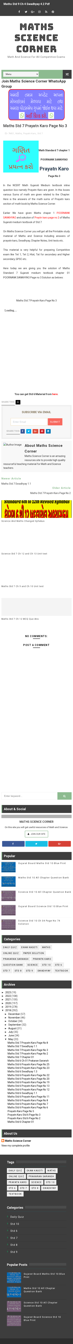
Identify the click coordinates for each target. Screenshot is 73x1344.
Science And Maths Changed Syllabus (23, 521)
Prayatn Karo (29, 133)
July (10, 1032)
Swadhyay (44, 971)
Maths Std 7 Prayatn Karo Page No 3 (28, 1050)
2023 (8, 992)
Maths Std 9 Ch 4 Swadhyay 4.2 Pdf (27, 4)
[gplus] (32, 12)
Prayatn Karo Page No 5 (21, 1111)
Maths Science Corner (36, 38)
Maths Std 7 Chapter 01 (21, 1057)
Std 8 (18, 971)
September (15, 1024)
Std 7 (40, 133)
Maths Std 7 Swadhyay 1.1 (22, 1046)
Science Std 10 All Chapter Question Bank (44, 892)
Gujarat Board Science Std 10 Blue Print (43, 906)
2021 (8, 999)
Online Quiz (11, 953)
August (12, 1028)
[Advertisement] (36, 748)
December (14, 1014)
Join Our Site (37, 834)
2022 (8, 996)
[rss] (46, 12)
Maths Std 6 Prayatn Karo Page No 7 (28, 1104)
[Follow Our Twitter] (36, 844)
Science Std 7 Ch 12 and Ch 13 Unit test (24, 553)
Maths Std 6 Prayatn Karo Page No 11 (28, 1096)
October (13, 1021)
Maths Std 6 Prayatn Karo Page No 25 (28, 1064)
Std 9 (29, 971)
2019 (8, 1006)
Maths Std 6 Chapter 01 (21, 1121)
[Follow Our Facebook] (13, 844)
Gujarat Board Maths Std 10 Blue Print (42, 863)
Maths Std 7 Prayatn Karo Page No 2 (28, 1053)
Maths (18, 133)
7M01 (11, 133)
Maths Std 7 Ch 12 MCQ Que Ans (20, 619)
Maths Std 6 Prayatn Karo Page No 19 (28, 1082)
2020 (8, 1003)
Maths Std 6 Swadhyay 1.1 (22, 1093)
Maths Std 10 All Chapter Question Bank (43, 877)
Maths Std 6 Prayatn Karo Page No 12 (28, 1089)
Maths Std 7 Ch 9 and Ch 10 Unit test (22, 586)
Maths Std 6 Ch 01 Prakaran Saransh (28, 1060)
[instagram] (39, 12)
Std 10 (46, 965)
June (11, 1035)
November (14, 1017)
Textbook (61, 971)
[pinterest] (53, 12)
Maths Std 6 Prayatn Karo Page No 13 (28, 1085)
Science (32, 965)
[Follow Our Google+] (59, 844)
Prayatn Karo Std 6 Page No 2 (24, 1118)
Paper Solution (33, 953)
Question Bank (13, 965)
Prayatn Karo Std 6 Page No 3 (24, 1114)
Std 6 (58, 965)
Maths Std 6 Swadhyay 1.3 (22, 1071)
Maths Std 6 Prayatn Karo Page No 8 (28, 1100)
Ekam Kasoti (29, 947)
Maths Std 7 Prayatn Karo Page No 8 (28, 1042)
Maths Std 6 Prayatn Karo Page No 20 (28, 1078)
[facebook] (19, 12)
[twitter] (26, 12)
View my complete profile (15, 1145)
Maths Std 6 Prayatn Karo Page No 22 (28, 1075)
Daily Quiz (10, 947)
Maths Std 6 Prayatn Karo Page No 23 (28, 1068)
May (11, 1039)
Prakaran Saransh (16, 959)
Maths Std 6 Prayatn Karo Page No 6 (28, 1107)
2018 (8, 1010)
